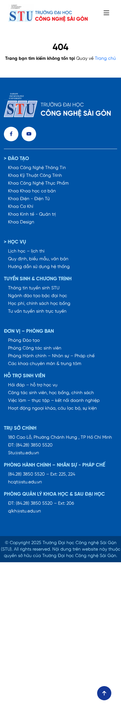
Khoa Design (21, 222)
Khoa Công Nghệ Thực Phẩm (38, 183)
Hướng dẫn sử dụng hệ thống (39, 266)
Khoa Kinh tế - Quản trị (32, 214)
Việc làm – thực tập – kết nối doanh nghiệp (54, 400)
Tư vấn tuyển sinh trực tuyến (37, 311)
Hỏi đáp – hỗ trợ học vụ (32, 385)
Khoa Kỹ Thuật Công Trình (35, 175)
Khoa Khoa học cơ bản (32, 191)
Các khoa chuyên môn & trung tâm (44, 363)
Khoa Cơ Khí (20, 206)
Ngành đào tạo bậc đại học (37, 296)
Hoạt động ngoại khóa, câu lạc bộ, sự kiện (52, 408)
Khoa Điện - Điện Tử (29, 199)
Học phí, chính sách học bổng (39, 303)
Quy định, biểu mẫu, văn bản (38, 259)
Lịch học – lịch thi (26, 251)
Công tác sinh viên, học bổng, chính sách (51, 393)
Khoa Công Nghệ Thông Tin (37, 168)
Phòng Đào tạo (24, 340)
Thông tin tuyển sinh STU (33, 288)
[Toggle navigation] (106, 13)
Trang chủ (105, 58)
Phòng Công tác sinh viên (34, 348)
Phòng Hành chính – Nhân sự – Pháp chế (51, 356)
